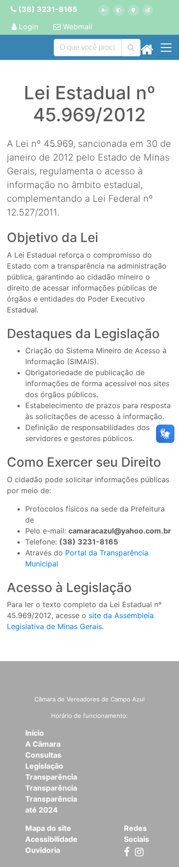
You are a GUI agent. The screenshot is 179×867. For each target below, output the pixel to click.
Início (34, 733)
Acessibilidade (51, 839)
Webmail (76, 26)
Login (27, 26)
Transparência (51, 776)
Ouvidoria (42, 850)
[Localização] (133, 10)
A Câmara (43, 744)
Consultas (43, 754)
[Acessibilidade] (148, 10)
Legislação (44, 765)
